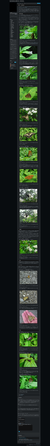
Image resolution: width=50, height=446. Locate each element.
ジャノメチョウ (13, 49)
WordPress (32, 444)
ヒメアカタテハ (13, 53)
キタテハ (15, 44)
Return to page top (38, 443)
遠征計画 (12, 35)
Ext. (39, 444)
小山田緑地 (12, 26)
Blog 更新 (12, 20)
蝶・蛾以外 (26, 7)
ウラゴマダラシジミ (12, 43)
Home (18, 3)
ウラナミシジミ (15, 43)
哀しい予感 (27, 8)
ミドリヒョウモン (23, 7)
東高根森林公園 (12, 32)
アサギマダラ (12, 41)
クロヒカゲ (13, 47)
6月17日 (34, 42)
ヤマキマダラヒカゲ (13, 57)
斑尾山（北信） (12, 28)
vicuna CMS (34, 444)
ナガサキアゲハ (14, 52)
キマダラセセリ (13, 45)
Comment (25, 424)
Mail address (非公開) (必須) (21, 419)
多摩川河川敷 (12, 24)
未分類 (11, 31)
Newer (38, 3)
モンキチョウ (13, 56)
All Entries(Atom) (12, 65)
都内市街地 (12, 36)
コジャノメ (15, 47)
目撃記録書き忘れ (22, 394)
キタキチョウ (12, 44)
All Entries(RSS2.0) (13, 64)
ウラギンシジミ (12, 42)
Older (39, 3)
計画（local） (12, 34)
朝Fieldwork (12, 30)
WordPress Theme (37, 444)
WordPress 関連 (12, 22)
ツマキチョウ (14, 51)
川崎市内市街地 (12, 27)
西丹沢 (20, 3)
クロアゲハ (12, 46)
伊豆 (11, 23)
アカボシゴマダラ (14, 40)
